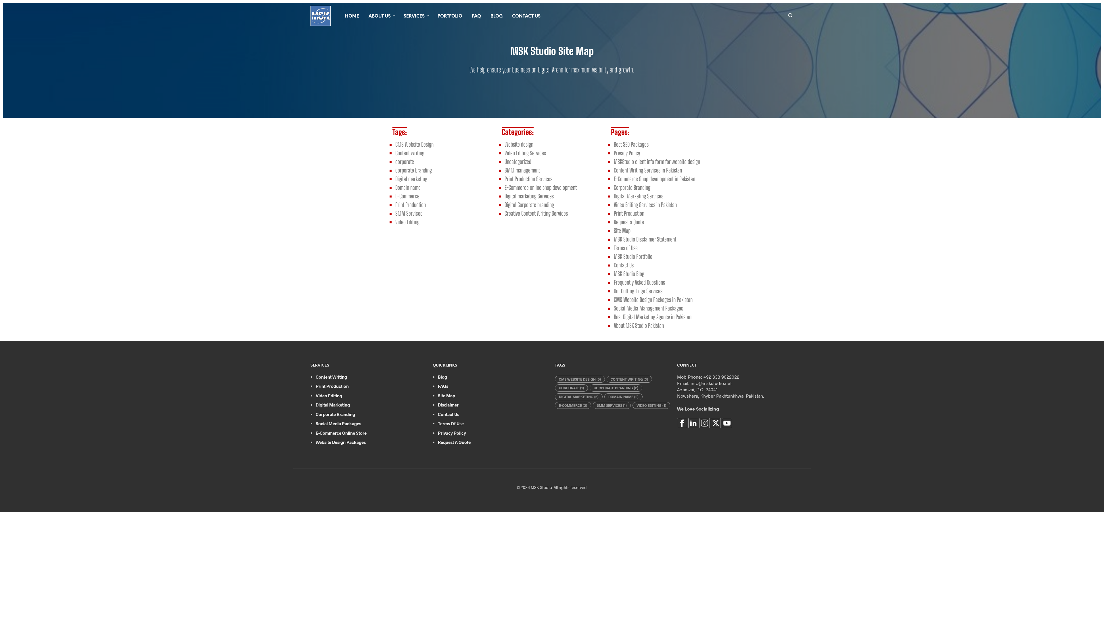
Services (414, 16)
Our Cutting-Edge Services (638, 291)
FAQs (443, 386)
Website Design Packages (341, 442)
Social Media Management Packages (648, 308)
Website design (519, 144)
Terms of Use (626, 247)
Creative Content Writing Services (536, 213)
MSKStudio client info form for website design (657, 161)
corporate (404, 161)
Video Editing (407, 221)
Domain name (408, 187)
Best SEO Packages (631, 144)
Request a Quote (629, 221)
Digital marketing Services (529, 196)
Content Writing (331, 376)
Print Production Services (528, 178)
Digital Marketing (333, 404)
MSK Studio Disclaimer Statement (645, 239)
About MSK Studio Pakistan (639, 325)
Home (352, 16)
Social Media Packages (338, 423)
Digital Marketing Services (638, 196)
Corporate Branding (632, 187)
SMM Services (408, 213)
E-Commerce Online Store (341, 433)
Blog (496, 16)
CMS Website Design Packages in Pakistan (653, 299)
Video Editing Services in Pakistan (645, 204)
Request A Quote (454, 442)
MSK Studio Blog (629, 273)
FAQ (476, 16)
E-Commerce (407, 196)
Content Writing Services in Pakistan (648, 170)
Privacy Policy (627, 153)
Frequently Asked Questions (639, 282)
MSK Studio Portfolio (633, 256)
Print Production (410, 204)
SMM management (522, 170)
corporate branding (413, 170)
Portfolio (450, 16)
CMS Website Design (414, 144)
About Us (380, 16)
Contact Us (526, 16)
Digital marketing (411, 178)
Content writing (409, 153)
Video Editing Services (525, 153)
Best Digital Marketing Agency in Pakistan (652, 316)
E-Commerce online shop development (541, 187)
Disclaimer (448, 404)
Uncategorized (518, 161)
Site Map (622, 230)
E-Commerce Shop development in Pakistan (654, 178)
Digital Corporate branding (529, 204)
